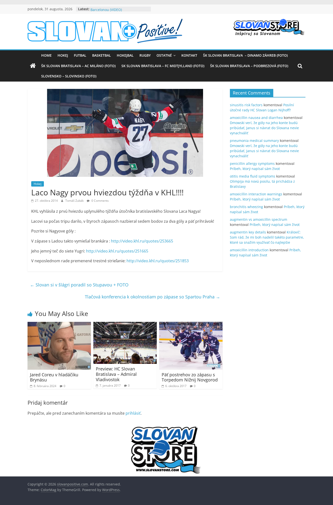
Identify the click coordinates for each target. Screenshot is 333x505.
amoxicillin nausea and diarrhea (256, 117)
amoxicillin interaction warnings (256, 194)
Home (46, 55)
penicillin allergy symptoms (252, 163)
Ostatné (164, 55)
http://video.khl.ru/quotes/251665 (117, 251)
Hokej (63, 55)
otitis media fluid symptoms (252, 176)
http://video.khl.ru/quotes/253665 (142, 241)
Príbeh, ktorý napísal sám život (255, 168)
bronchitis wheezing (246, 206)
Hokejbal (125, 55)
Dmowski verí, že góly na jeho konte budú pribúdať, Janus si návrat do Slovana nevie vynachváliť (264, 127)
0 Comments (100, 201)
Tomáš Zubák (74, 201)
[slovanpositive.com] (33, 66)
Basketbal (101, 55)
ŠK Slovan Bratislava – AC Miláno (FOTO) (78, 65)
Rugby (145, 55)
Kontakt (189, 55)
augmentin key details (248, 232)
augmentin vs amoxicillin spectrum (258, 219)
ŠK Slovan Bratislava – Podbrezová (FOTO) (249, 65)
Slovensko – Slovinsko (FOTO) (68, 76)
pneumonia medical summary (254, 140)
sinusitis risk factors (246, 105)
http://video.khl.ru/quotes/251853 (158, 260)
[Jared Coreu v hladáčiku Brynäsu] (59, 324)
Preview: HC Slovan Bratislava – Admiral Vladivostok (116, 374)
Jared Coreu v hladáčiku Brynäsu (54, 377)
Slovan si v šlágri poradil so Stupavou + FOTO (79, 285)
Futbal (80, 55)
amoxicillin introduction (249, 250)
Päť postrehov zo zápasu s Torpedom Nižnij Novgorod (190, 377)
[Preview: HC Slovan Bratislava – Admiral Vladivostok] (125, 324)
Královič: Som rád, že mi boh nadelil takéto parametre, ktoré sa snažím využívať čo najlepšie (267, 237)
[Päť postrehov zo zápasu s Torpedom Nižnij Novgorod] (191, 324)
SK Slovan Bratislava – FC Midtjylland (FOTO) (162, 65)
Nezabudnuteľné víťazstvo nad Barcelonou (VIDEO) (115, 11)
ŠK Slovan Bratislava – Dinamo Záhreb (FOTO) (245, 55)
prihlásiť (133, 413)
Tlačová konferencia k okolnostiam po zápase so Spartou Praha (152, 297)
